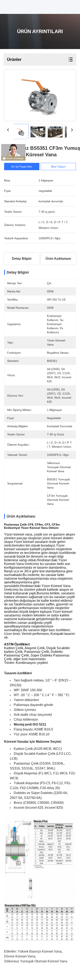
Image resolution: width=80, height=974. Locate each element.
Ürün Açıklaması (58, 258)
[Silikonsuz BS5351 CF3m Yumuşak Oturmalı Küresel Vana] (40, 95)
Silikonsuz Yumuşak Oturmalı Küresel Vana (35, 961)
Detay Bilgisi (21, 258)
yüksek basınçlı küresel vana (40, 951)
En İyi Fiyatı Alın (21, 166)
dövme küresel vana (19, 956)
